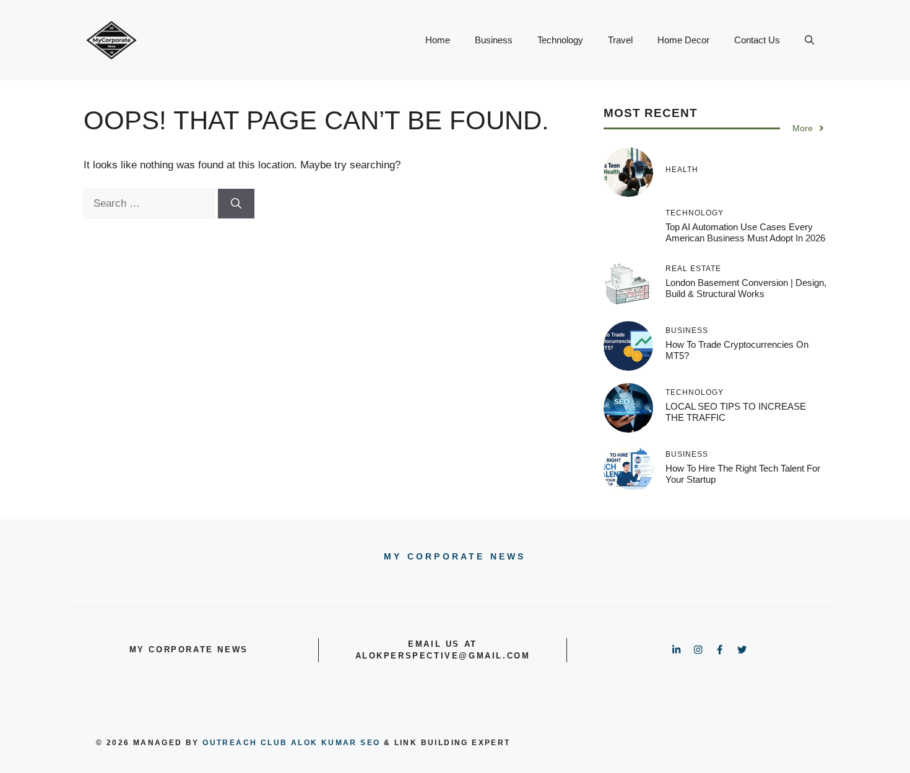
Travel (620, 40)
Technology (560, 40)
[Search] (236, 203)
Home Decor (683, 40)
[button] (809, 40)
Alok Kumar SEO (336, 742)
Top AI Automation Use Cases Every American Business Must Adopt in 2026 (745, 232)
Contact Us (757, 40)
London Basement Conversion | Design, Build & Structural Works (745, 288)
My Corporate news (455, 556)
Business (494, 40)
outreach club (244, 742)
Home (437, 40)
